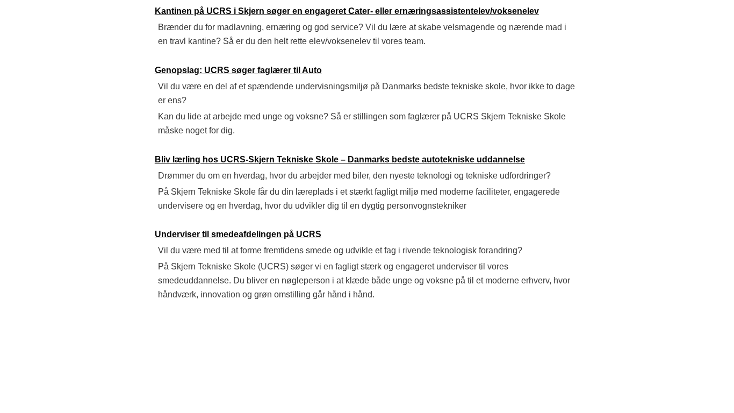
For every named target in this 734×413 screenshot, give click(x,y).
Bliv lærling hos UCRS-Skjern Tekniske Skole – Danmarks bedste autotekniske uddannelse (340, 159)
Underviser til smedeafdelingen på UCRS (238, 234)
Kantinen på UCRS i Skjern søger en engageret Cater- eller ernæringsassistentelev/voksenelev (347, 11)
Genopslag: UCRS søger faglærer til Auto (238, 70)
